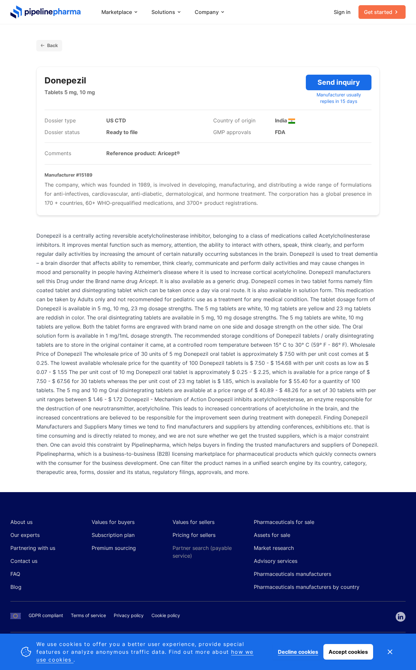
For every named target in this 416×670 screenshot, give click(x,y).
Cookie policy (165, 615)
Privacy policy (129, 615)
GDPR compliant (46, 615)
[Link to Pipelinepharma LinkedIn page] (401, 617)
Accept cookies (348, 652)
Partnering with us (32, 548)
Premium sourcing (114, 548)
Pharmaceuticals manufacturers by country (306, 587)
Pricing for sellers (194, 535)
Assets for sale (272, 535)
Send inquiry (339, 82)
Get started (378, 12)
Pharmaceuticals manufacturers (292, 574)
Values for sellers (193, 522)
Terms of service (88, 615)
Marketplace (116, 12)
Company (207, 12)
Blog (15, 587)
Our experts (25, 535)
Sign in (342, 12)
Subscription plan (113, 535)
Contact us (23, 561)
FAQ (15, 574)
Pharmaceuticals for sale (284, 522)
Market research (274, 548)
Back (52, 45)
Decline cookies (298, 652)
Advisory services (275, 561)
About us (21, 522)
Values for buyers (113, 522)
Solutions (163, 12)
